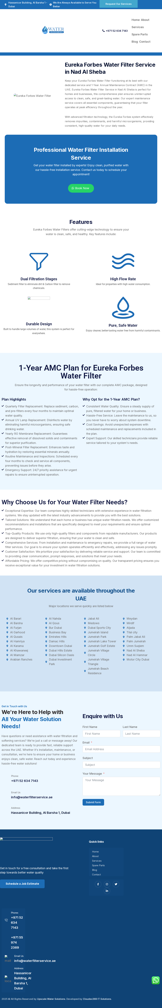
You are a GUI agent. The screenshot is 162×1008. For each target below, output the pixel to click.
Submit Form (93, 802)
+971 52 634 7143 (117, 30)
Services (138, 27)
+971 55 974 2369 (17, 942)
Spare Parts (140, 34)
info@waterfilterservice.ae (32, 797)
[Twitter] (116, 884)
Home (136, 19)
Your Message (92, 773)
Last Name (130, 727)
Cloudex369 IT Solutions (97, 998)
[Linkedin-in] (107, 891)
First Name (90, 727)
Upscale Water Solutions (51, 998)
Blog (135, 41)
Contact (144, 41)
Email (86, 742)
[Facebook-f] (98, 884)
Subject (88, 758)
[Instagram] (107, 884)
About (145, 19)
